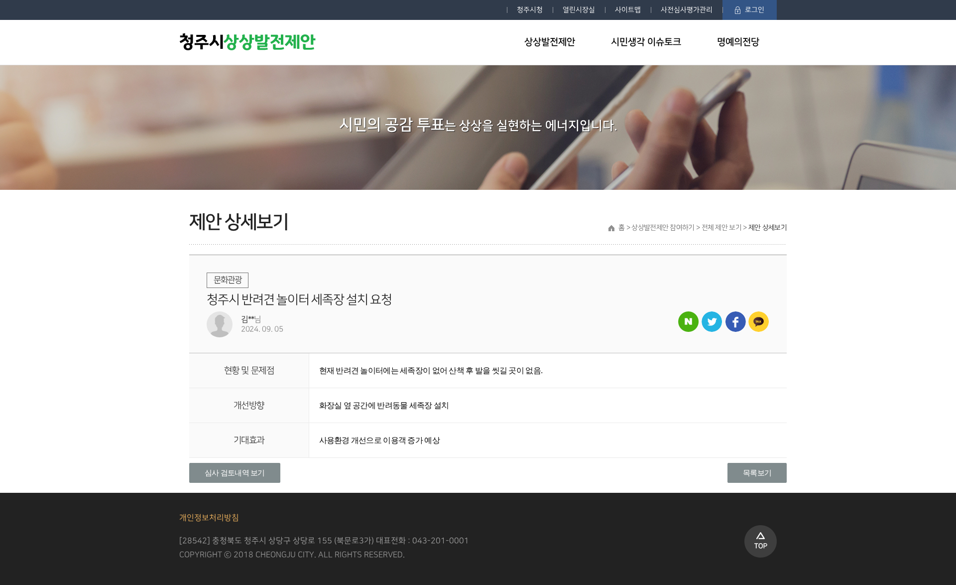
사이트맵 (628, 9)
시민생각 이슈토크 (646, 42)
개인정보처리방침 (209, 518)
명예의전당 (738, 42)
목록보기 (757, 472)
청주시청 (530, 9)
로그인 (754, 9)
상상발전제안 (549, 42)
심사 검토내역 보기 (235, 472)
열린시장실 (579, 9)
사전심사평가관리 (687, 9)
